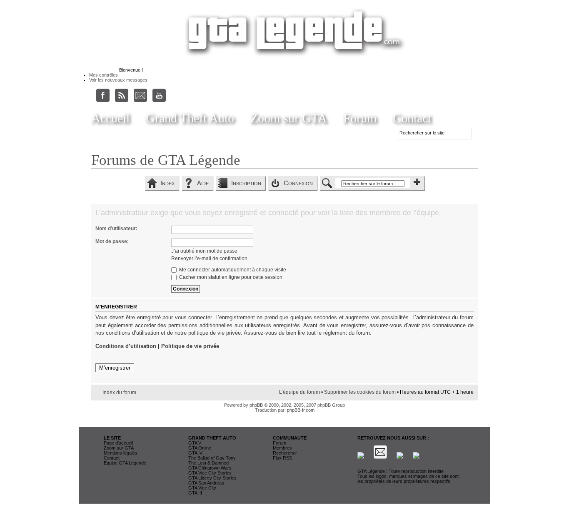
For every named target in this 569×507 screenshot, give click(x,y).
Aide (203, 182)
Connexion (298, 182)
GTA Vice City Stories (210, 472)
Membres (282, 447)
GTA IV (195, 452)
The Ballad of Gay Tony (212, 457)
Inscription (246, 182)
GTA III (195, 492)
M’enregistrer (114, 368)
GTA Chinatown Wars (210, 467)
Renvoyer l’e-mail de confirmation (209, 258)
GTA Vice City (202, 487)
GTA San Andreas (206, 482)
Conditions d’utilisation (125, 346)
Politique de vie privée (190, 346)
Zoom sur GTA (288, 118)
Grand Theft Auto (190, 118)
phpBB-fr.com (300, 410)
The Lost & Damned (208, 462)
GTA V (194, 442)
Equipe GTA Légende (125, 462)
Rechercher (285, 452)
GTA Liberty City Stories (212, 477)
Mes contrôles (103, 74)
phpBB (256, 405)
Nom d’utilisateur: (116, 228)
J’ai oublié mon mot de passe (204, 251)
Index (167, 182)
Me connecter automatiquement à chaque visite (232, 270)
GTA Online (199, 447)
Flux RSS (282, 457)
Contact (412, 118)
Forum (360, 118)
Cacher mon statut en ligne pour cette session (230, 277)
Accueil (110, 118)
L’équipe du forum (299, 392)
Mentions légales (120, 452)
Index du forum (119, 392)
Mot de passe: (112, 241)
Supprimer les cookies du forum (360, 392)
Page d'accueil (118, 442)
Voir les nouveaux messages (118, 79)
